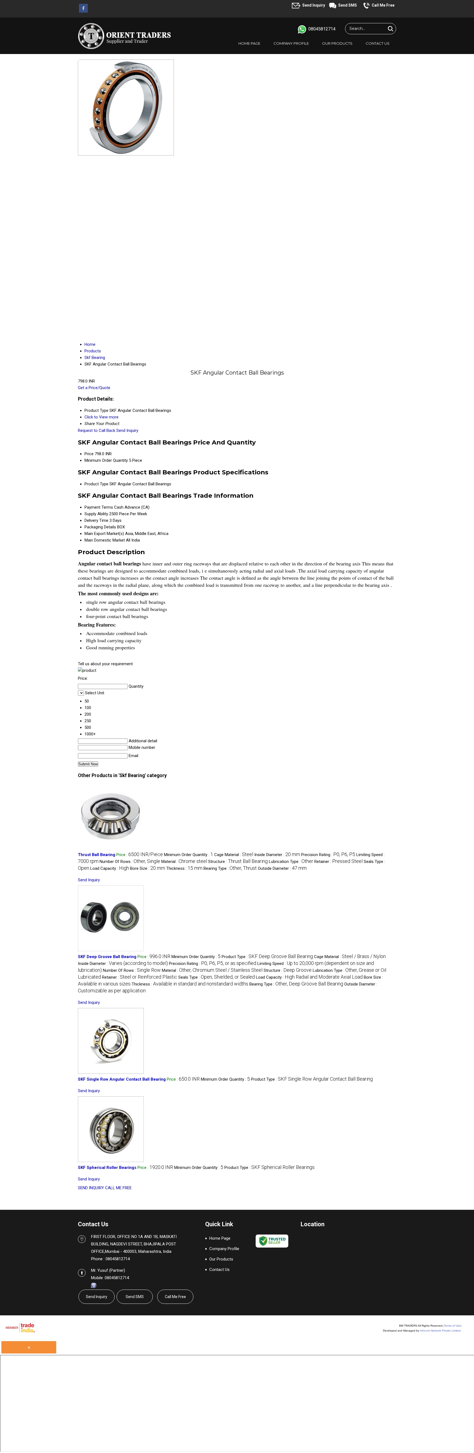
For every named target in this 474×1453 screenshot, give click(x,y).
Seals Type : (216, 977)
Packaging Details (100, 527)
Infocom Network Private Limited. (440, 1330)
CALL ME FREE (118, 1187)
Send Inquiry (313, 5)
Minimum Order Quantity (106, 460)
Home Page (249, 43)
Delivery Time (96, 520)
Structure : (238, 861)
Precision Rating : (328, 854)
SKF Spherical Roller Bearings (107, 1167)
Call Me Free (383, 5)
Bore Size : (147, 868)
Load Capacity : (109, 868)
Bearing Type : (230, 868)
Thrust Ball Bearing (96, 854)
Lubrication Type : (291, 861)
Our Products (337, 43)
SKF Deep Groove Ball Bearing (107, 956)
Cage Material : (233, 854)
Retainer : (338, 861)
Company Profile (291, 43)
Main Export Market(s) (104, 533)
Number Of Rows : (130, 861)
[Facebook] (83, 11)
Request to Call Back (96, 430)
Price (89, 453)
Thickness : (184, 868)
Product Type (96, 483)
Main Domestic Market (104, 540)
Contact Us (378, 43)
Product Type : (267, 956)
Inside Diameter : (277, 854)
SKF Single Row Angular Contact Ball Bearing (122, 1079)
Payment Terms (98, 507)
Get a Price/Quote (94, 387)
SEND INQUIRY (91, 1187)
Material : (184, 861)
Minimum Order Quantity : (188, 854)
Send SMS (347, 5)
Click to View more (101, 417)
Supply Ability (96, 513)
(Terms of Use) (452, 1325)
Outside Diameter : (282, 868)
